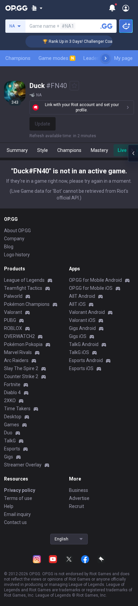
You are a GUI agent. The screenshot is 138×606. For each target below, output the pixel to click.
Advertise (79, 498)
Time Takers (17, 408)
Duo (8, 432)
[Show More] (37, 8)
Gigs (8, 456)
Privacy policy (19, 490)
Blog (8, 246)
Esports (12, 448)
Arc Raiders (16, 360)
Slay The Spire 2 (21, 368)
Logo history (17, 254)
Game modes (56, 58)
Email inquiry (17, 514)
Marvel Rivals (18, 352)
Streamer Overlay (23, 464)
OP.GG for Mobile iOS (91, 288)
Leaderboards (98, 58)
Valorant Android (87, 312)
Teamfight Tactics (23, 288)
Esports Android (86, 360)
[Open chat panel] (133, 153)
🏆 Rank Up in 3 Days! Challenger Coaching (80, 41)
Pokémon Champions (27, 304)
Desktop (12, 416)
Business (78, 490)
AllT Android (82, 296)
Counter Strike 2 (21, 376)
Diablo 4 (12, 392)
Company (14, 238)
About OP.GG (17, 230)
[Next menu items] (105, 58)
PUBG (10, 320)
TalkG (10, 440)
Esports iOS (81, 368)
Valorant (13, 312)
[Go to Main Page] (16, 8)
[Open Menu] (126, 8)
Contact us (15, 522)
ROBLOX (13, 328)
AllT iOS (77, 304)
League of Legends (24, 280)
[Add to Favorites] (74, 85)
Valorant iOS (82, 320)
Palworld (13, 296)
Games (11, 424)
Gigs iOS (77, 336)
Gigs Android (82, 328)
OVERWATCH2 (19, 336)
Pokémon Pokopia (23, 344)
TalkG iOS (79, 352)
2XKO (10, 400)
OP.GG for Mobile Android (95, 280)
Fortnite (12, 384)
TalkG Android (83, 344)
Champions (17, 58)
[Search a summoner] (106, 26)
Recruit (76, 506)
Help (8, 506)
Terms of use (18, 498)
